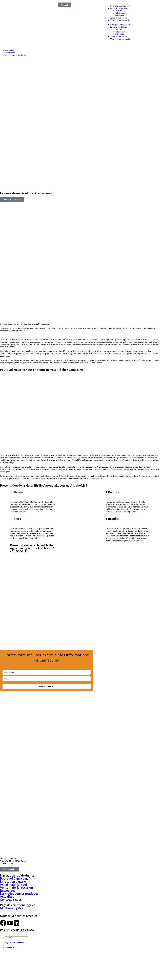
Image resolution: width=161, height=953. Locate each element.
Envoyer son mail (46, 686)
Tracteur (119, 10)
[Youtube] (10, 923)
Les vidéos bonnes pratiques (19, 893)
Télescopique (121, 13)
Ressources (7, 890)
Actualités (7, 896)
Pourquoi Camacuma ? (120, 6)
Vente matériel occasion (120, 20)
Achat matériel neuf (118, 18)
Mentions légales (11, 908)
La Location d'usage (118, 8)
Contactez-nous (11, 899)
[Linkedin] (16, 923)
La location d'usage (13, 881)
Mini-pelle (119, 15)
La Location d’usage (118, 27)
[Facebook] (3, 923)
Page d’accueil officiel (14, 942)
